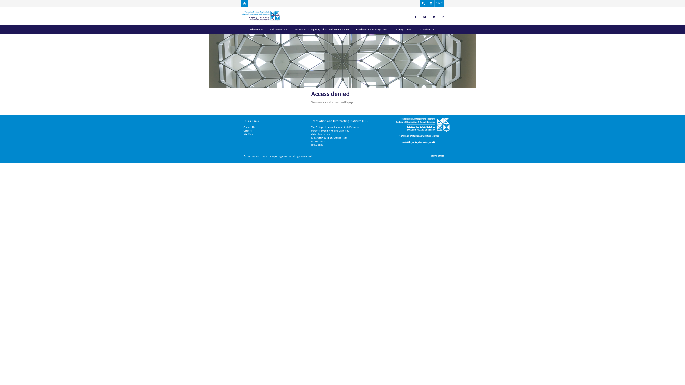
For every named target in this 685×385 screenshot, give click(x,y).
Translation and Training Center (371, 29)
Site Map (248, 134)
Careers (247, 131)
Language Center (403, 29)
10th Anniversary (278, 29)
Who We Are (256, 29)
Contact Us (249, 127)
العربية (439, 2)
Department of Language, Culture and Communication (321, 29)
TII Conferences (426, 29)
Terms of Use (437, 156)
